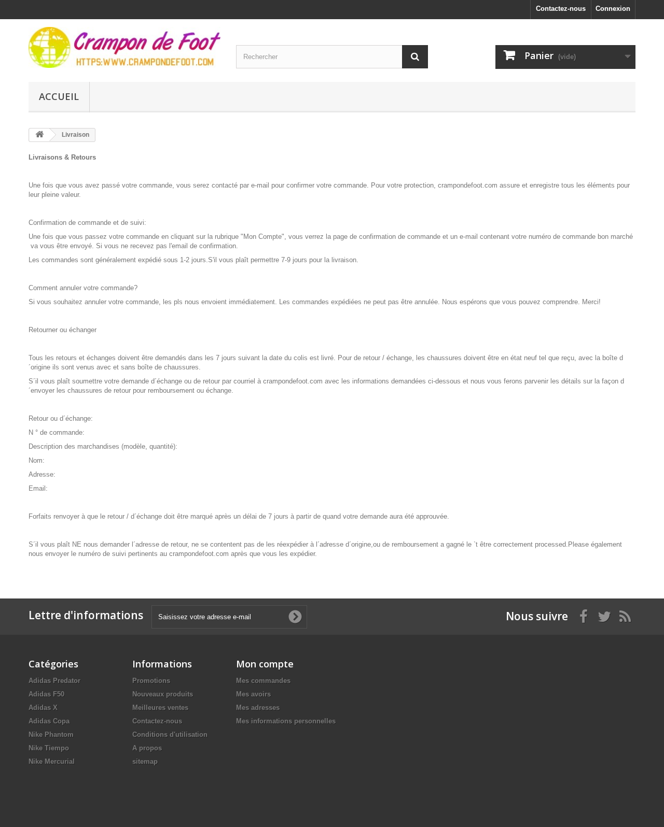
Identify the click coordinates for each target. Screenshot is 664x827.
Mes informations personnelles (286, 721)
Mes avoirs (253, 694)
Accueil (59, 96)
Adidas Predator (54, 681)
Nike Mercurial (52, 761)
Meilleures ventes (160, 707)
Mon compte (265, 664)
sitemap (145, 761)
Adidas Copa (49, 721)
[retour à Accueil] (39, 135)
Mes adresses (258, 707)
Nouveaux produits (162, 694)
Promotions (151, 681)
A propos (147, 748)
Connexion (613, 8)
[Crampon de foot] (124, 47)
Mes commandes (263, 681)
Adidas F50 (46, 694)
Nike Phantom (51, 734)
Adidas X (43, 707)
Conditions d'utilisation (170, 734)
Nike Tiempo (49, 748)
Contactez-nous (561, 8)
